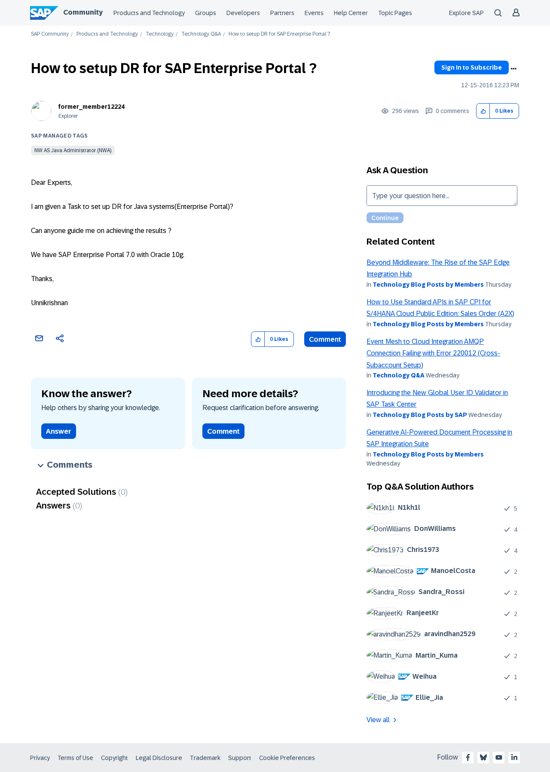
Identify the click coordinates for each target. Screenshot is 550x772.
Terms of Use (75, 757)
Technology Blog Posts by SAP (420, 414)
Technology (160, 34)
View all (378, 719)
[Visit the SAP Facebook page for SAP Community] (467, 757)
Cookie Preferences (287, 757)
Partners (282, 12)
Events (314, 12)
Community (83, 12)
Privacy (40, 757)
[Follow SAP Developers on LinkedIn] (514, 757)
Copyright (114, 757)
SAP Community (50, 34)
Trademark (205, 757)
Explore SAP (466, 12)
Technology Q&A (201, 34)
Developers (243, 12)
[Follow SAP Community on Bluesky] (483, 757)
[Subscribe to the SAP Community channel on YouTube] (498, 757)
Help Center (351, 12)
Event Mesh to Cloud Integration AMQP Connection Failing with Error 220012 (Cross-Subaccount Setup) (433, 353)
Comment (325, 339)
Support (239, 757)
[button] (483, 111)
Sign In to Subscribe (471, 67)
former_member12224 (91, 106)
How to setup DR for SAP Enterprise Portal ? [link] (279, 34)
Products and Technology (149, 12)
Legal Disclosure (159, 757)
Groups (205, 12)
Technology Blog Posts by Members (428, 284)
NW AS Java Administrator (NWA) (72, 150)
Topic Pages (395, 12)
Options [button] (513, 68)
